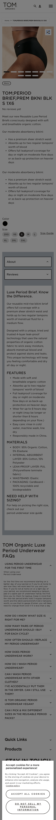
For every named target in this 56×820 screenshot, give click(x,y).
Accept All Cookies (28, 794)
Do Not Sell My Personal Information (28, 807)
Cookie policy (13, 785)
